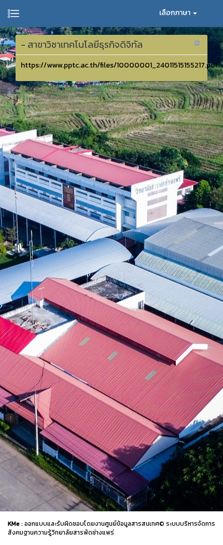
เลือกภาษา (175, 12)
